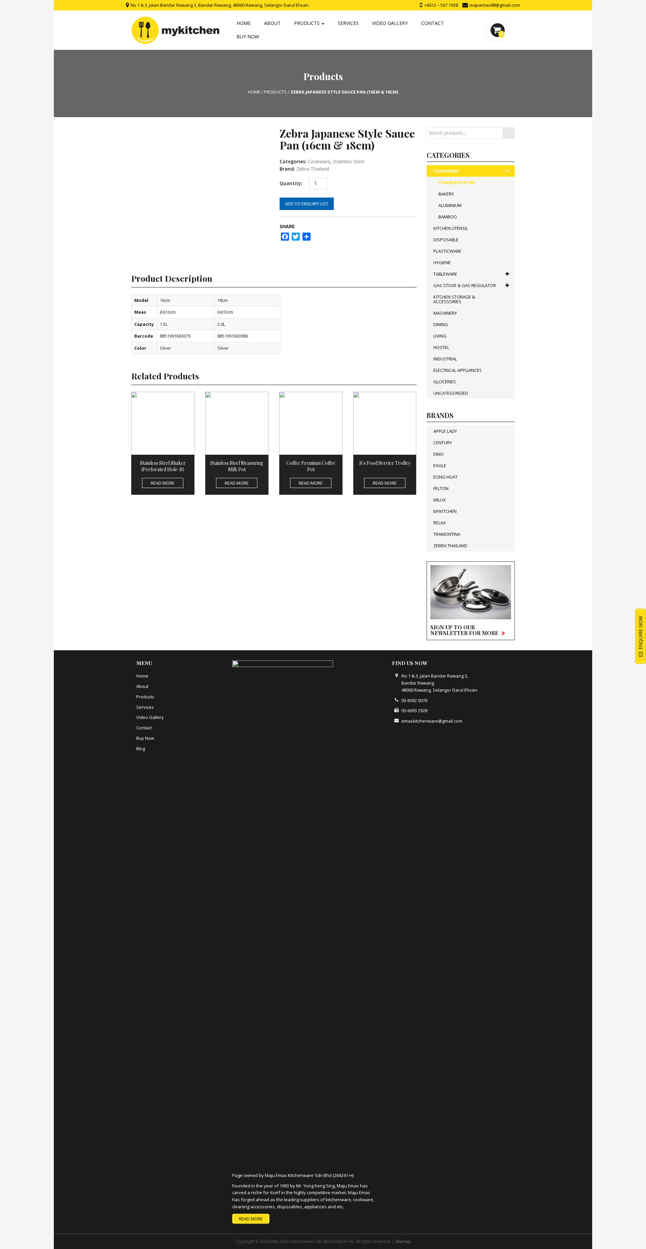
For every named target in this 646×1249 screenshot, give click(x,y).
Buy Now (248, 36)
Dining (440, 324)
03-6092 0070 (414, 700)
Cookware (319, 161)
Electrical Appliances (457, 370)
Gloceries (444, 382)
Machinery (445, 313)
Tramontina (446, 534)
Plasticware (447, 251)
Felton (440, 488)
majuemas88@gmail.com (494, 5)
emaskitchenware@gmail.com (431, 721)
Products (307, 23)
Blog (140, 748)
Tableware (445, 274)
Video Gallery (390, 23)
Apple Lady (445, 431)
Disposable (446, 240)
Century (442, 443)
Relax (439, 523)
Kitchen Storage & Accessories (454, 299)
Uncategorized (450, 393)
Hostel (441, 347)
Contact (432, 23)
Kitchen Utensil (450, 228)
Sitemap (403, 1241)
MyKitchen (445, 511)
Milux (439, 500)
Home (244, 23)
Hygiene (442, 262)
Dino (438, 454)
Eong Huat (445, 477)
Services (348, 23)
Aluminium (450, 205)
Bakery (446, 194)
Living (439, 336)
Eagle (439, 465)
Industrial (445, 359)
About (272, 23)
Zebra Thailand (312, 169)
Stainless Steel (348, 161)
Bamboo (447, 217)
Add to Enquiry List (306, 204)
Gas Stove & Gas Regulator (464, 285)
